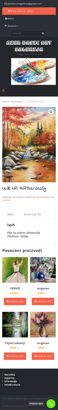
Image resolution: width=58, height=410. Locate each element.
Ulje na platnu (17, 102)
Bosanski (13, 26)
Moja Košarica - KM (21, 11)
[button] (51, 111)
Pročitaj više (16, 301)
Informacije (10, 381)
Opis (10, 214)
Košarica (9, 378)
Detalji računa (12, 384)
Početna (5, 102)
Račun (10, 18)
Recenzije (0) (32, 214)
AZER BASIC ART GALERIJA (29, 45)
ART (34, 197)
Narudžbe (9, 374)
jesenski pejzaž (43, 197)
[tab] (10, 214)
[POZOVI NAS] (50, 403)
